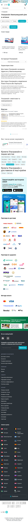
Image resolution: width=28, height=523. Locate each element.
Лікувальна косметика (6, 396)
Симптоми (3, 419)
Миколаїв (4, 161)
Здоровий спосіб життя (6, 414)
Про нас (3, 369)
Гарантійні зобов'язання (6, 377)
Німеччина (9, 173)
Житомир (24, 156)
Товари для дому (5, 407)
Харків (23, 161)
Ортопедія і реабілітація (6, 403)
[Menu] (1, 4)
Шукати (25, 8)
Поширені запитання (6, 361)
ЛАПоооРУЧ (4, 410)
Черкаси (17, 164)
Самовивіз (13, 27)
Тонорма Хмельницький (15, 142)
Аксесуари (3, 416)
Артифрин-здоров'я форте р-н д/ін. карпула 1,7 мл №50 (8, 47)
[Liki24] (4, 512)
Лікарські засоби (5, 390)
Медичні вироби (5, 399)
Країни (2, 371)
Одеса (9, 161)
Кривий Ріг (14, 159)
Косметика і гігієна (5, 392)
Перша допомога (6, 105)
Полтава (14, 161)
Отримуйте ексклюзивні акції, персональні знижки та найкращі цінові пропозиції (12, 343)
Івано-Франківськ (6, 156)
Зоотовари (3, 412)
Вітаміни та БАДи (5, 394)
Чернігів (23, 164)
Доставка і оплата (5, 356)
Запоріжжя (4, 159)
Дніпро (18, 156)
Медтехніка (3, 401)
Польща (4, 173)
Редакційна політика (6, 379)
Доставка (4, 27)
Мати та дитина (4, 405)
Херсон (3, 164)
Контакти (3, 358)
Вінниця (13, 156)
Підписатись (22, 347)
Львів (20, 159)
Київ (9, 159)
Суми (19, 161)
